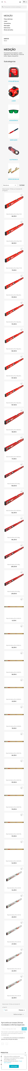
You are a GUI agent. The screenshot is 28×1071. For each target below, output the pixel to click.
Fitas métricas (8, 19)
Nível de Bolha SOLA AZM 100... (14, 753)
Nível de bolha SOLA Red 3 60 (14, 214)
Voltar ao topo (19, 1014)
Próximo (22, 1010)
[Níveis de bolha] (13, 170)
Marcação (7, 25)
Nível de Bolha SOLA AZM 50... (14, 672)
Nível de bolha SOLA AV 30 (14, 995)
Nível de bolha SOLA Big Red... (14, 295)
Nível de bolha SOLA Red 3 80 (14, 241)
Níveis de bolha (8, 30)
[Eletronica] (13, 150)
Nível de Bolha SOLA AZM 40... (14, 645)
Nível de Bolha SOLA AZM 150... (14, 807)
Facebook (2, 1044)
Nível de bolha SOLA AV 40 (14, 968)
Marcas (6, 39)
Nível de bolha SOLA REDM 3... (14, 429)
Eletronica (7, 28)
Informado (14, 1066)
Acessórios (7, 23)
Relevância (9, 185)
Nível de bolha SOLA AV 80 (14, 888)
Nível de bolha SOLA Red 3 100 (14, 268)
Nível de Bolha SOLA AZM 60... (14, 699)
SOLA (5, 41)
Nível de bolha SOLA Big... (14, 483)
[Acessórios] (13, 111)
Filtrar (22, 185)
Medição (8, 15)
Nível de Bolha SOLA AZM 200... (14, 861)
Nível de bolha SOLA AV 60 (14, 915)
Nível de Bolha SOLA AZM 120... (14, 780)
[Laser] (13, 92)
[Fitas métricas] (13, 72)
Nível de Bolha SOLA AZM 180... (14, 834)
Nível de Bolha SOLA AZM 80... (14, 726)
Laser (5, 21)
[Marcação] (13, 131)
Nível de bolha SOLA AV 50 (14, 942)
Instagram (7, 1044)
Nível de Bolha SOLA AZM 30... (14, 618)
